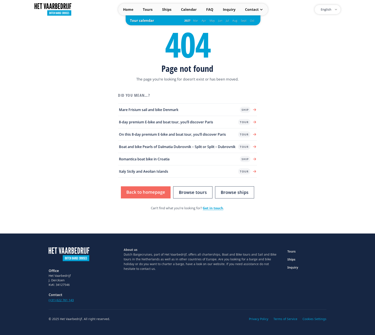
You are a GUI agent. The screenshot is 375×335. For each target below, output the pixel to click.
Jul (227, 21)
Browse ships (234, 192)
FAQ (209, 9)
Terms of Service (285, 319)
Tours (148, 9)
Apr (204, 21)
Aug (234, 21)
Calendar (189, 9)
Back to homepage (145, 192)
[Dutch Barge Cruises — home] (53, 9)
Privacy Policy (258, 319)
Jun (220, 21)
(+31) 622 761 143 (61, 300)
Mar (195, 21)
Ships (166, 9)
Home (128, 9)
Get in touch (213, 208)
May (212, 21)
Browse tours (193, 192)
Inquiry (229, 9)
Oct (252, 21)
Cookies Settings (314, 319)
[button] (254, 9)
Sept (244, 21)
